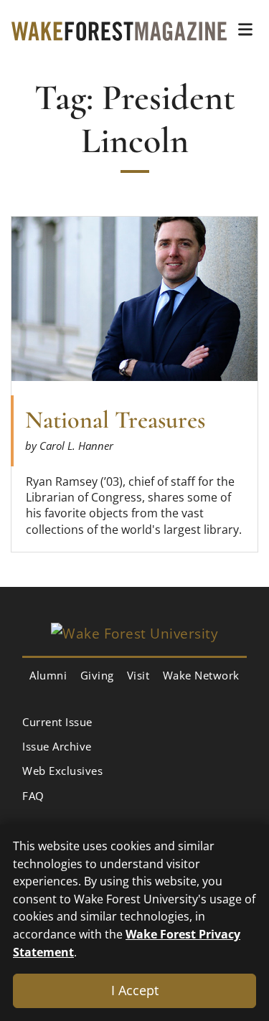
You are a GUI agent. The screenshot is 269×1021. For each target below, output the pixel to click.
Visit (138, 675)
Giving (97, 675)
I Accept (135, 990)
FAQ (33, 796)
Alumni (48, 675)
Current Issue (57, 722)
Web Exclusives (62, 770)
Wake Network (201, 675)
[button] (245, 29)
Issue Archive (57, 746)
